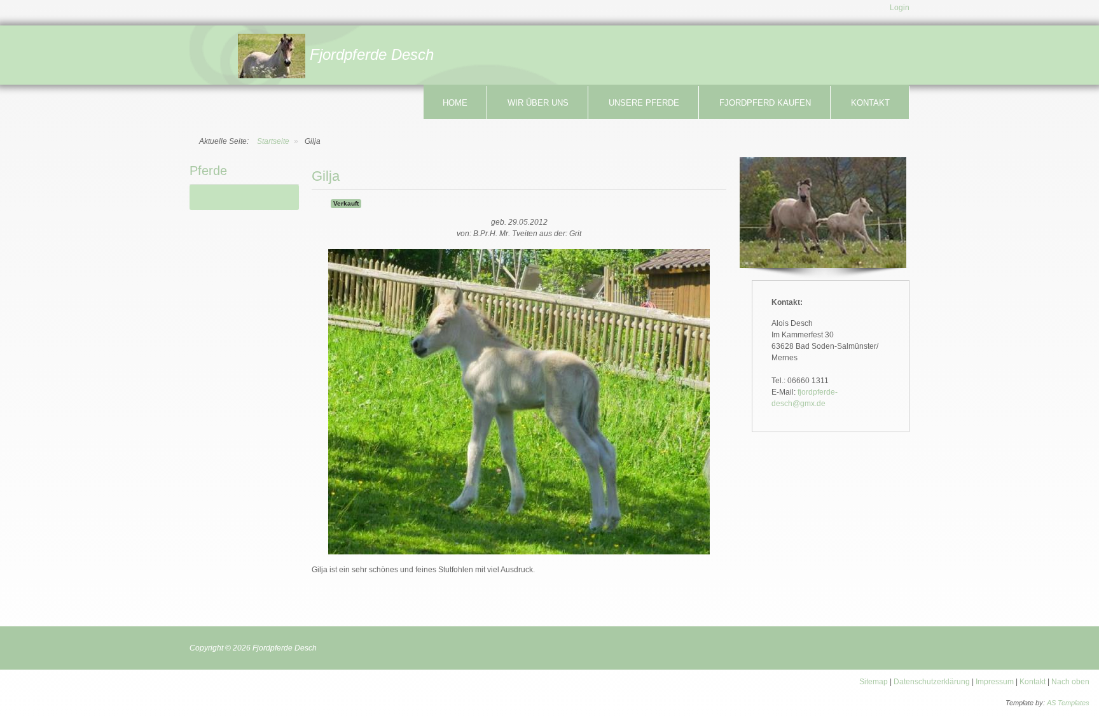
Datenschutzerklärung (933, 681)
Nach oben (1070, 681)
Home (455, 103)
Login (899, 7)
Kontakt (870, 103)
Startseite (273, 141)
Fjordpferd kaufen (765, 103)
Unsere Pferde (644, 103)
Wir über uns (538, 103)
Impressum (995, 681)
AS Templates (1068, 703)
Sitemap (873, 681)
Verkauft (346, 203)
